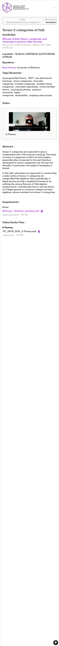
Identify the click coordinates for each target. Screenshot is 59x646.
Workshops (50, 19)
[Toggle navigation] (54, 7)
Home (22, 19)
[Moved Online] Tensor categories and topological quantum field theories (24, 40)
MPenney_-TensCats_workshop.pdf (21, 210)
